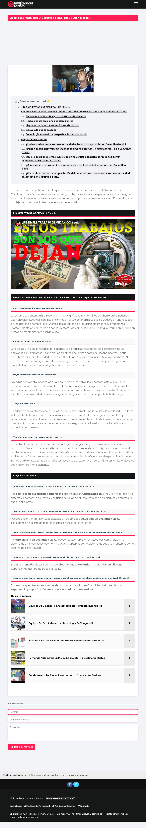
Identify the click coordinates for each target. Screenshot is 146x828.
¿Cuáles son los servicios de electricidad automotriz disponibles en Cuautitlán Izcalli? (76, 144)
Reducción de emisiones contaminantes (49, 121)
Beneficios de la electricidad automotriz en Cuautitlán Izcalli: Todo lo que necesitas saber (74, 111)
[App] (76, 784)
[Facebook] (70, 784)
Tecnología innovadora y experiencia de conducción (56, 134)
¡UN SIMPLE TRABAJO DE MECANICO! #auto (45, 107)
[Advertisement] (73, 42)
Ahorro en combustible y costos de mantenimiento (56, 116)
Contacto (84, 806)
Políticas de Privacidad (38, 806)
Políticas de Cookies (64, 806)
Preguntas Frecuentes (34, 139)
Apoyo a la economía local (41, 130)
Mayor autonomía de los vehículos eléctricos (52, 125)
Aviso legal (16, 806)
